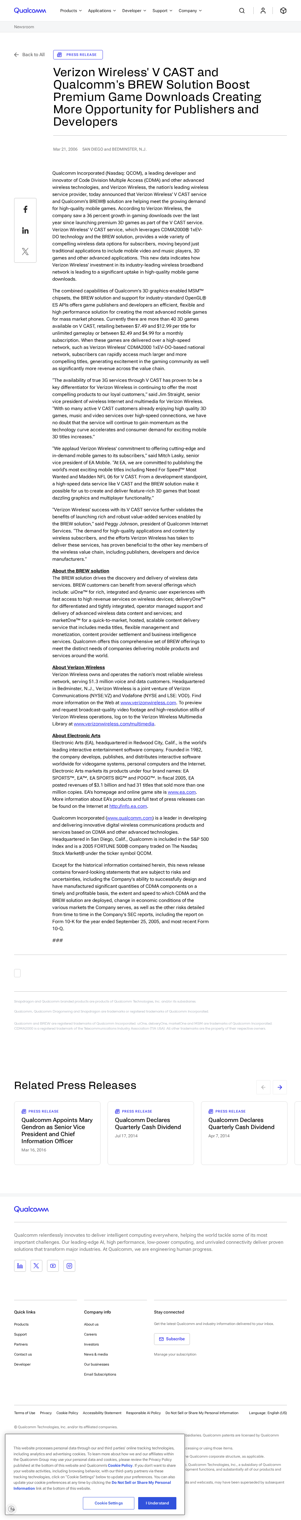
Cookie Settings (109, 1503)
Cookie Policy (67, 1413)
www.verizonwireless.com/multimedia (114, 724)
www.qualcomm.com (129, 818)
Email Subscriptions (100, 1374)
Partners (21, 1344)
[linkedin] (25, 230)
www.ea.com (182, 792)
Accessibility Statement (102, 1413)
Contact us (23, 1354)
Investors (91, 1344)
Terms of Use (24, 1413)
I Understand (157, 1503)
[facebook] (25, 209)
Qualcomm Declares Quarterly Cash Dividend (148, 1123)
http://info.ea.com (128, 806)
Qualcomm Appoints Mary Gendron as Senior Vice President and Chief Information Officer (57, 1130)
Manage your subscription (175, 1354)
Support (20, 1334)
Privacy (46, 1413)
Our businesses (96, 1364)
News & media (96, 1354)
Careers (90, 1334)
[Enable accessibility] (11, 1509)
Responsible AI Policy (143, 1413)
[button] (201, 1412)
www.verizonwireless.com (148, 702)
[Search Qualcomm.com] (242, 10)
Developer (22, 1364)
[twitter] (25, 251)
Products (21, 1324)
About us (91, 1324)
